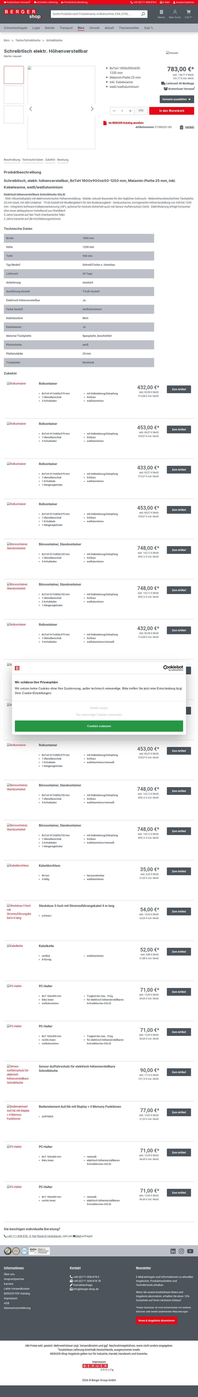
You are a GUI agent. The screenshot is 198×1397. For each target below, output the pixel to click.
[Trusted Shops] (8, 1250)
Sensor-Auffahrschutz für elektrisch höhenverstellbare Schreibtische (77, 1069)
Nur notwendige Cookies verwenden (99, 714)
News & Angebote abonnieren (156, 1320)
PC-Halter (45, 986)
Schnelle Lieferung (47, 2)
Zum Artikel (179, 389)
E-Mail (166, 2)
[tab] (12, 160)
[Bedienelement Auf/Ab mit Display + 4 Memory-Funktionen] (19, 1121)
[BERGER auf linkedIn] (173, 1252)
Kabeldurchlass (49, 865)
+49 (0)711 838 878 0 (144, 2)
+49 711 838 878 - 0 (19, 1236)
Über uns (9, 1274)
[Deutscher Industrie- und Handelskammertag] (24, 1250)
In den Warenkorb (171, 111)
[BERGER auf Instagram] (181, 1252)
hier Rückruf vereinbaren (46, 1236)
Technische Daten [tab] (32, 159)
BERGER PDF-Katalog (17, 1293)
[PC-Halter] (19, 1001)
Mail (78, 1236)
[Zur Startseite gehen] (23, 14)
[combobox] (95, 14)
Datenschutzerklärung (17, 1308)
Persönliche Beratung (75, 2)
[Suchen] (143, 14)
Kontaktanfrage (82, 1285)
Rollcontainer (48, 383)
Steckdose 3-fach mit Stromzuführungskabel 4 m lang (76, 906)
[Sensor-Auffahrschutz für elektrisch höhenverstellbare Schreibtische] (19, 1081)
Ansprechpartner (185, 2)
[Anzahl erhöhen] (130, 111)
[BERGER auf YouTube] (190, 1252)
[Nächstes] (92, 109)
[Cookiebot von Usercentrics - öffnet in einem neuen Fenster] (166, 668)
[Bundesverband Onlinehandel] (39, 1250)
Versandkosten (89, 1345)
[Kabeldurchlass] (19, 880)
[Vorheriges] (30, 109)
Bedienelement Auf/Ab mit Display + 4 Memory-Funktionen (80, 1106)
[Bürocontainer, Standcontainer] (19, 559)
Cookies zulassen (99, 725)
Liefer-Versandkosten (17, 1288)
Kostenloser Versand (19, 2)
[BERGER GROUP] (99, 1369)
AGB (6, 1303)
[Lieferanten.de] (16, 1250)
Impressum (10, 1298)
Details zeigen (99, 708)
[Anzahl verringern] (114, 111)
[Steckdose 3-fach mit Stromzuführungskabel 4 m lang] (19, 921)
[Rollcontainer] (19, 398)
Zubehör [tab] (50, 159)
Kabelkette (46, 946)
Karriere (8, 1283)
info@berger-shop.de (86, 1289)
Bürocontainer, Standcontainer (60, 544)
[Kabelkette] (19, 961)
